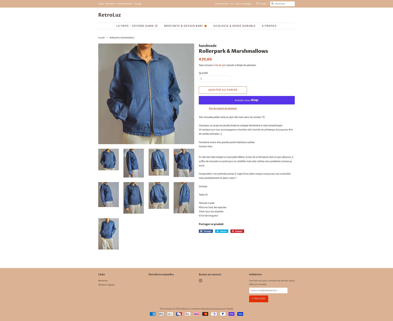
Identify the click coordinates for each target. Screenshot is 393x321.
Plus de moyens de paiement (223, 108)
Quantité (203, 72)
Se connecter (222, 3)
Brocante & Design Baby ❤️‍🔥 (185, 26)
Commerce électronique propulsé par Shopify (212, 308)
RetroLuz (109, 15)
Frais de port (220, 65)
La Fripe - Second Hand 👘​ (137, 26)
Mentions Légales (106, 284)
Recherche (103, 280)
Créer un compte (243, 3)
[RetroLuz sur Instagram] (200, 281)
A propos (269, 26)
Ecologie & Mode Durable (235, 26)
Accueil (101, 37)
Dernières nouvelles (161, 274)
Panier (263, 3)
